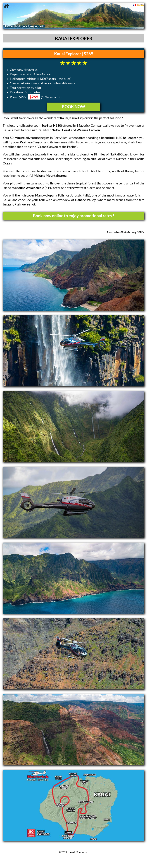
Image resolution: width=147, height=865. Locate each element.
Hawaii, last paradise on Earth (24, 26)
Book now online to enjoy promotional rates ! (73, 215)
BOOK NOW (73, 106)
